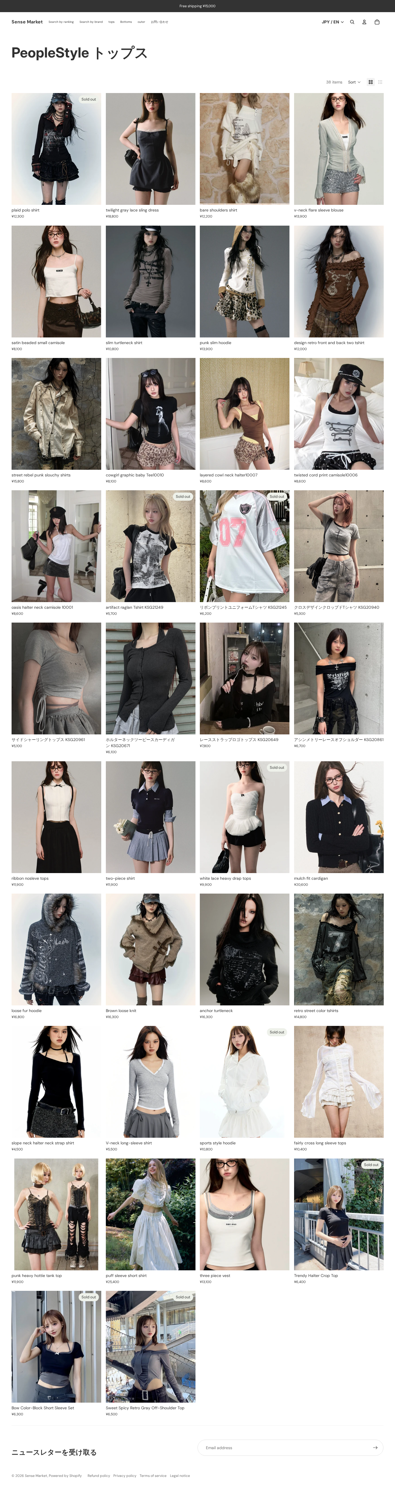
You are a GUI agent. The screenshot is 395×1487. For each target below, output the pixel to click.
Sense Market (36, 1475)
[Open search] (352, 22)
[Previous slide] (20, 149)
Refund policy (99, 1475)
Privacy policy (124, 1475)
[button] (354, 82)
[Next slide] (92, 149)
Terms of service (153, 1475)
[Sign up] (375, 1447)
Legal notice (180, 1475)
